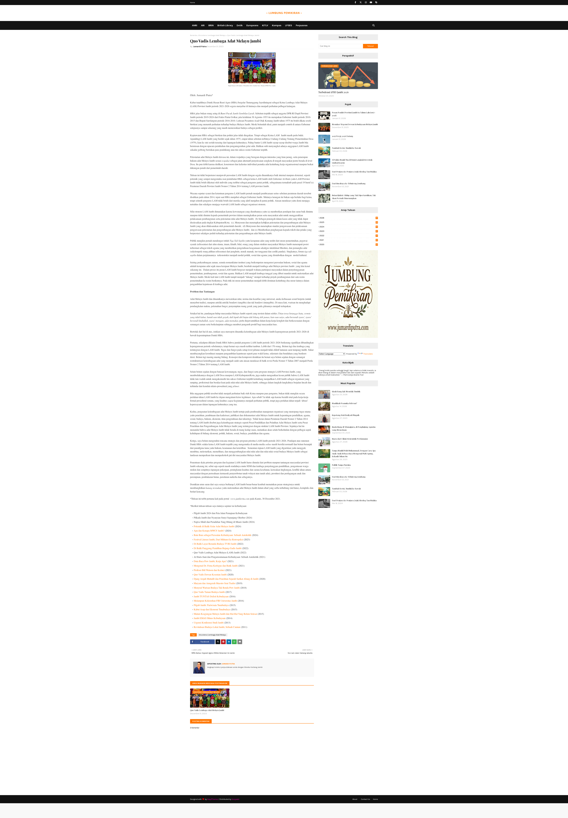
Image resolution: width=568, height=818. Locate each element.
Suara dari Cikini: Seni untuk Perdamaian (350, 438)
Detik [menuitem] (240, 25)
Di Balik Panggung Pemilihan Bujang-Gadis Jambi (217, 548)
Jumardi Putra (199, 46)
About (354, 799)
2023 (348, 231)
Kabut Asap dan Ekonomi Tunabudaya (212, 609)
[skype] (376, 2)
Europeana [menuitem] (252, 25)
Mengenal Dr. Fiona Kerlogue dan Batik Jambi (216, 565)
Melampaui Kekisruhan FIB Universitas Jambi (215, 600)
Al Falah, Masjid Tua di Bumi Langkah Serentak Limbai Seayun (352, 161)
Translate (368, 354)
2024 (349, 227)
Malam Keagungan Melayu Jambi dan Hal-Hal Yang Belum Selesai (225, 613)
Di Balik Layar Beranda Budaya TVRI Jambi (215, 543)
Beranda (193, 35)
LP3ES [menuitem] (288, 25)
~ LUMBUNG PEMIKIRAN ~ (284, 13)
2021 (349, 240)
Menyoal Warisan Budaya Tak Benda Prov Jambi (217, 587)
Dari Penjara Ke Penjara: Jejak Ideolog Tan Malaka (354, 171)
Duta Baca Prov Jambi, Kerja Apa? (210, 561)
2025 (349, 222)
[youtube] (371, 2)
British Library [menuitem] (225, 25)
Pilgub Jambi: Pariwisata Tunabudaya (211, 605)
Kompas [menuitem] (276, 25)
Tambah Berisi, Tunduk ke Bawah (346, 148)
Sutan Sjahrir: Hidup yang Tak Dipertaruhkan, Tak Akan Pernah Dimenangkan (354, 196)
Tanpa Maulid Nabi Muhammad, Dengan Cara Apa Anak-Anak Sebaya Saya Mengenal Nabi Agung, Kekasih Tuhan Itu (354, 453)
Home (192, 2)
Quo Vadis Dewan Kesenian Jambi (210, 574)
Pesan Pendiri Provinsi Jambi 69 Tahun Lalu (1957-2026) (353, 114)
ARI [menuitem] (203, 25)
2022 (349, 235)
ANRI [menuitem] (194, 25)
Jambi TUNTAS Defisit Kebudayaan (211, 596)
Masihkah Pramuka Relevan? (344, 403)
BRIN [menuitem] (211, 25)
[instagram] (366, 2)
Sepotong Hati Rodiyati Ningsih (345, 415)
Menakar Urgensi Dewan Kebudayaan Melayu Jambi (355, 124)
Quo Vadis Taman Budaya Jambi (209, 591)
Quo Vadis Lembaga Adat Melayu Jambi (207, 710)
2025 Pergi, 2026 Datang (342, 136)
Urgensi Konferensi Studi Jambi (209, 622)
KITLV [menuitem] (265, 25)
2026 (349, 218)
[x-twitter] (360, 2)
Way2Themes (212, 799)
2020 (349, 244)
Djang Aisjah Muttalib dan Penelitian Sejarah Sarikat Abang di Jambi (226, 578)
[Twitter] (218, 641)
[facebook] (355, 2)
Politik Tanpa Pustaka (341, 465)
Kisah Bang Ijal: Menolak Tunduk (346, 391)
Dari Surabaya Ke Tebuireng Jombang (349, 183)
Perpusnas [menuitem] (302, 25)
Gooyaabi (235, 799)
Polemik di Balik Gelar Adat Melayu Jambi (214, 526)
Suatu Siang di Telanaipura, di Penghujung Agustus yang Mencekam (354, 428)
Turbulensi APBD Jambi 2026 (333, 92)
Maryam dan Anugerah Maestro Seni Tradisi (214, 583)
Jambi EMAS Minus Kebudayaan (209, 618)
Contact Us (365, 799)
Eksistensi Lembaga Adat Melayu (212, 35)
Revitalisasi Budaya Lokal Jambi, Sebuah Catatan (217, 626)
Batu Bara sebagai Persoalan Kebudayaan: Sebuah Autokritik (222, 535)
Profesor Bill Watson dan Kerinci (209, 570)
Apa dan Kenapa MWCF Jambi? (209, 530)
